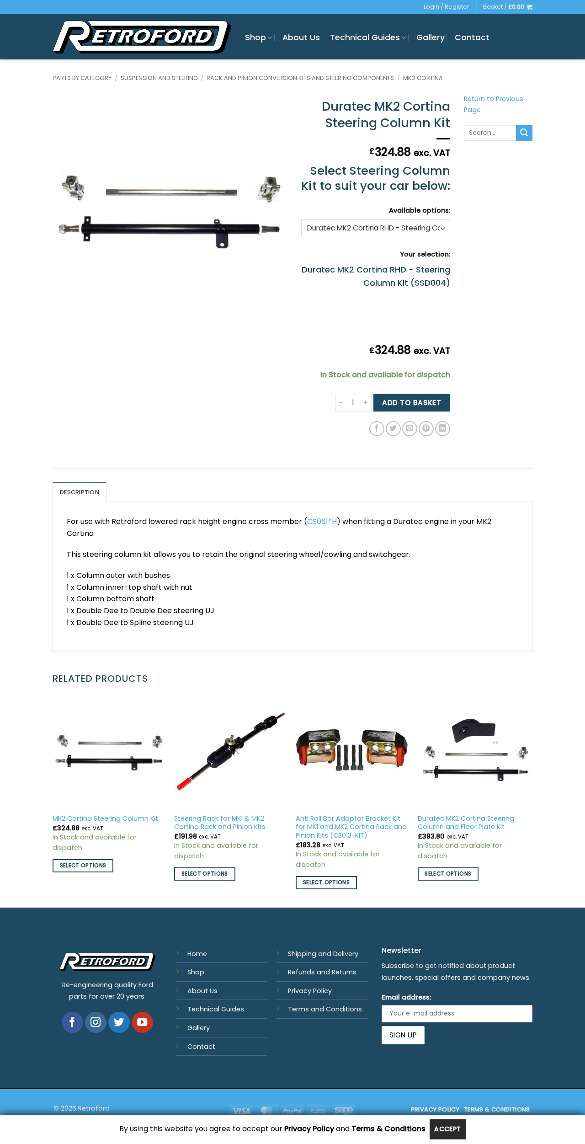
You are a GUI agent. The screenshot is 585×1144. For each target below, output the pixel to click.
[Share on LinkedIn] (442, 428)
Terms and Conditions (325, 1009)
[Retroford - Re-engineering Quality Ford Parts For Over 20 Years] (142, 37)
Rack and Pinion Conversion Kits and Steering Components (300, 78)
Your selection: (425, 254)
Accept (447, 1128)
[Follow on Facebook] (72, 1022)
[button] (507, 7)
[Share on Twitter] (393, 428)
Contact (472, 37)
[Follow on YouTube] (142, 1022)
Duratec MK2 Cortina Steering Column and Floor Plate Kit (466, 822)
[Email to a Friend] (409, 428)
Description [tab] (79, 492)
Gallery (430, 37)
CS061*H (322, 521)
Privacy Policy (310, 990)
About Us (301, 37)
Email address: (406, 997)
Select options (83, 865)
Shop (255, 37)
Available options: (419, 210)
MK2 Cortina (423, 78)
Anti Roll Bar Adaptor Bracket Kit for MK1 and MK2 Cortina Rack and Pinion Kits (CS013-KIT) (351, 827)
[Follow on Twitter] (119, 1022)
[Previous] (53, 801)
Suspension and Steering (159, 78)
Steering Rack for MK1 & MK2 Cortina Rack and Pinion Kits (220, 822)
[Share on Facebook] (376, 428)
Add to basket (411, 402)
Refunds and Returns (322, 972)
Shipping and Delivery (323, 953)
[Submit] (524, 133)
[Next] (530, 801)
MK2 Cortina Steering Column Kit (105, 818)
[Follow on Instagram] (95, 1022)
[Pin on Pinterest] (426, 428)
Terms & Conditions (388, 1129)
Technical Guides (365, 37)
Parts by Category (82, 78)
